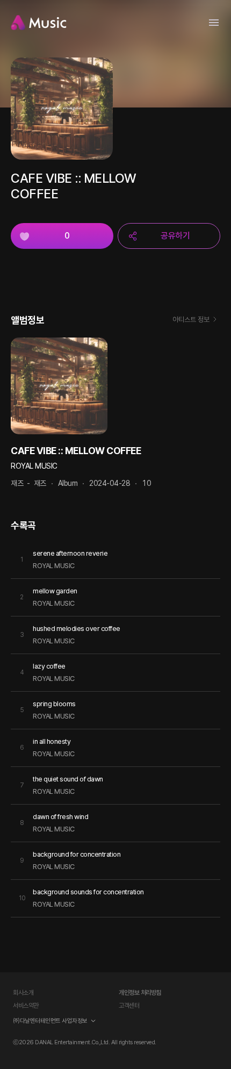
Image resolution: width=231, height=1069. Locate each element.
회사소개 (23, 992)
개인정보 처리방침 (140, 992)
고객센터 (129, 1005)
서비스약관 (26, 1005)
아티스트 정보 (191, 319)
